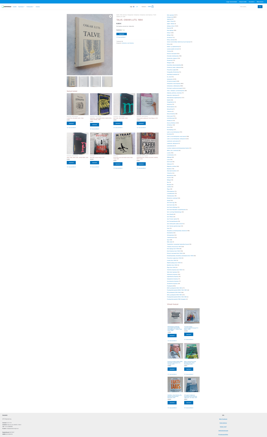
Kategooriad (130, 14)
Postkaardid (30, 6)
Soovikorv (251, 2)
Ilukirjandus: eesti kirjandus (146, 14)
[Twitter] (137, 6)
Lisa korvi (121, 34)
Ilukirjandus (136, 14)
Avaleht (15, 6)
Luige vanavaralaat (231, 2)
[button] (110, 16)
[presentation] (24, 6)
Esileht (117, 14)
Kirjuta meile (242, 2)
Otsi (260, 6)
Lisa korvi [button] (71, 123)
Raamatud (21, 6)
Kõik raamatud (123, 14)
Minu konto (260, 2)
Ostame (38, 6)
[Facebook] (133, 6)
